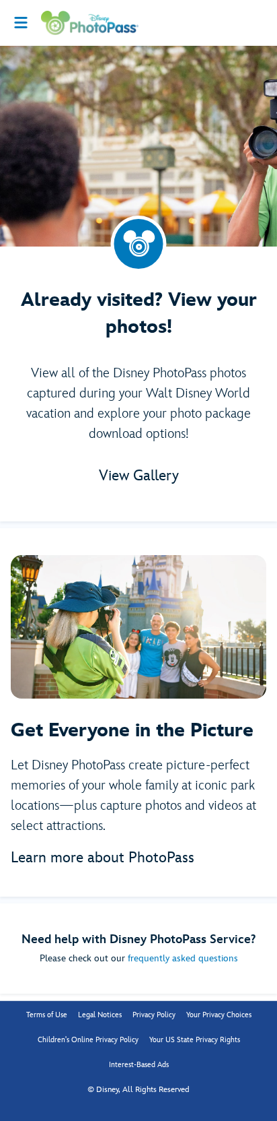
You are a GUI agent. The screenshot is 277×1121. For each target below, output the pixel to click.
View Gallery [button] (139, 476)
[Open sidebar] (21, 23)
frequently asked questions (183, 958)
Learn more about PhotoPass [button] (102, 858)
